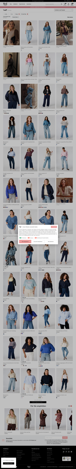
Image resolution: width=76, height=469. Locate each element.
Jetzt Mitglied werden (8, 463)
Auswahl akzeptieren (38, 241)
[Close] (15, 458)
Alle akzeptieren (25, 241)
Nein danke (9, 465)
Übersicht (54, 226)
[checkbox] (22, 238)
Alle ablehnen (51, 241)
